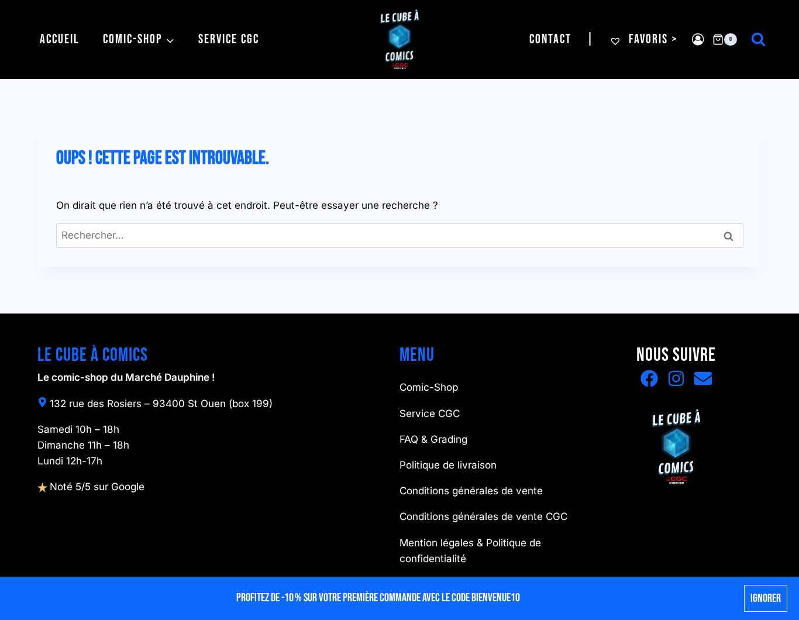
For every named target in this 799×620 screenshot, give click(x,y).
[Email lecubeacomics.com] (703, 378)
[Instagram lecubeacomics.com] (676, 378)
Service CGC (228, 39)
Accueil (60, 39)
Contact (550, 39)
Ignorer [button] (765, 598)
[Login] (698, 39)
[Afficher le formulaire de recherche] (758, 39)
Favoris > (651, 39)
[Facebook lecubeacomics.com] (649, 378)
